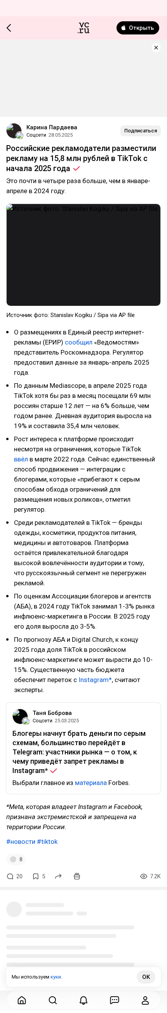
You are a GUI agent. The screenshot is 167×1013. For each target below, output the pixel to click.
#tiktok (47, 841)
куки (55, 977)
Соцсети (36, 135)
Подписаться (140, 131)
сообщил (77, 342)
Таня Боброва (52, 713)
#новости (20, 841)
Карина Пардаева (51, 127)
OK (146, 977)
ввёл (21, 459)
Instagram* (95, 680)
